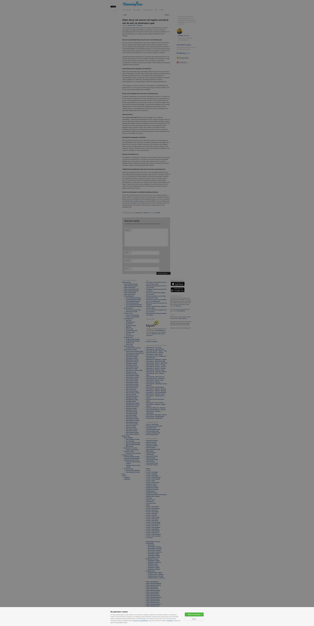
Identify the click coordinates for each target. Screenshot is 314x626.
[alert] (157, 313)
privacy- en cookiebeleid (141, 621)
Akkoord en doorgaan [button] (194, 614)
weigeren (170, 621)
